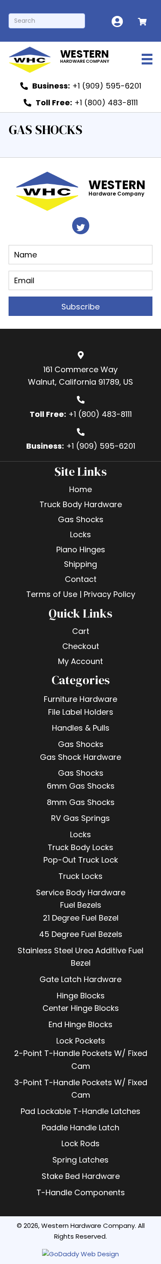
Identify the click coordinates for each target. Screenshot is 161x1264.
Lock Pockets (80, 1040)
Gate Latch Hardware (80, 979)
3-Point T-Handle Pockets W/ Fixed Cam (80, 1089)
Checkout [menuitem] (80, 646)
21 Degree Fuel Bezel (80, 917)
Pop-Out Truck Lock (80, 859)
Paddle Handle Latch (80, 1127)
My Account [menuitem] (80, 661)
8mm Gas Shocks (81, 802)
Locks (80, 834)
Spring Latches (80, 1159)
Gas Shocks (80, 744)
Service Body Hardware (80, 892)
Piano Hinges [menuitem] (80, 549)
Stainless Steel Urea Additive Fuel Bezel (80, 957)
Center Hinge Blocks (81, 1008)
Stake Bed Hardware (81, 1176)
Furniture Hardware (80, 699)
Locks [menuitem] (80, 534)
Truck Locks (80, 876)
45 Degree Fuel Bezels (80, 934)
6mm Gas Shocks (81, 785)
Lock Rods (80, 1143)
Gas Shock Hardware (80, 757)
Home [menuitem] (80, 489)
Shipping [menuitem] (80, 564)
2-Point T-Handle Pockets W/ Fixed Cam (80, 1059)
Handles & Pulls (80, 727)
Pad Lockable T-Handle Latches (80, 1111)
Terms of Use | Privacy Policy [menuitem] (80, 594)
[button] (80, 225)
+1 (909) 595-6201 (100, 446)
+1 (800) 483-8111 (100, 414)
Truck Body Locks (80, 847)
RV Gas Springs (80, 818)
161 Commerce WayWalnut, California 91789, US (80, 376)
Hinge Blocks (81, 995)
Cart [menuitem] (80, 631)
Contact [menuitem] (81, 579)
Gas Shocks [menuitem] (80, 519)
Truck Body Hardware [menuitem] (80, 504)
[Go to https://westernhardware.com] (64, 58)
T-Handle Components (80, 1192)
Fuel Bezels (80, 905)
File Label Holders (80, 712)
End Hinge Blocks (80, 1024)
